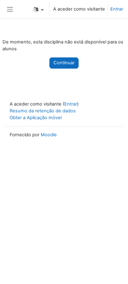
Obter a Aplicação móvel (36, 117)
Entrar (116, 9)
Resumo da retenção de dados (43, 111)
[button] (39, 9)
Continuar (64, 62)
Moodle (49, 134)
